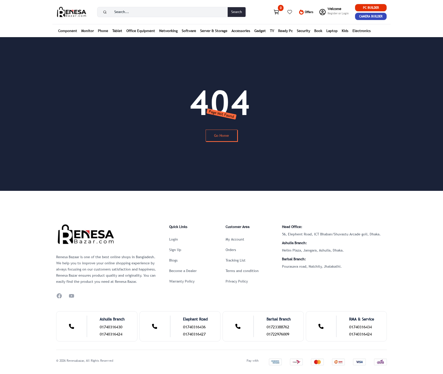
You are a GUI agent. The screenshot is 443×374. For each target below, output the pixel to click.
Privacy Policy (237, 281)
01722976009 (278, 334)
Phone (103, 30)
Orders (231, 249)
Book (318, 30)
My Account (235, 239)
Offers (309, 12)
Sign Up (175, 249)
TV (272, 30)
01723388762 (278, 327)
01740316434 (360, 327)
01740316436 (194, 327)
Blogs (173, 260)
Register (333, 13)
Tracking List (236, 260)
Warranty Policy (182, 281)
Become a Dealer (183, 270)
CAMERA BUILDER (370, 16)
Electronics (362, 30)
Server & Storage (213, 30)
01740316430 (111, 327)
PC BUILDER (371, 7)
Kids (345, 30)
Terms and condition (242, 270)
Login (345, 13)
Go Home (221, 135)
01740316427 (194, 334)
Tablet (117, 30)
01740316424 (111, 334)
